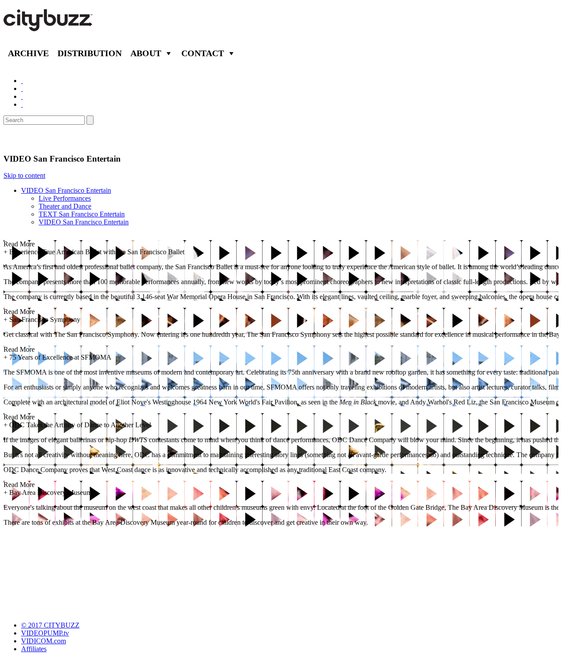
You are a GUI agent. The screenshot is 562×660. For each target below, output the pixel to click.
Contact (202, 53)
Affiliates (34, 649)
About (145, 53)
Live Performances (65, 198)
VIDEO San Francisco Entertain (66, 190)
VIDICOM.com (43, 641)
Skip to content (24, 175)
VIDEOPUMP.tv (45, 633)
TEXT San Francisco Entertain (82, 214)
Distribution (90, 53)
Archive (28, 53)
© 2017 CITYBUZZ (50, 625)
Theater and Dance (65, 206)
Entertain (25, 139)
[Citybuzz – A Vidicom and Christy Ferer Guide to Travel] (49, 26)
